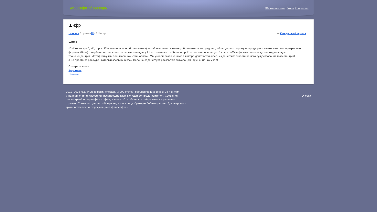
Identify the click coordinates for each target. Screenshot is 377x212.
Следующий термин (293, 33)
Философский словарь (88, 8)
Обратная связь (275, 8)
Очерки (306, 95)
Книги (290, 8)
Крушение (75, 70)
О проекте (301, 8)
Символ (74, 74)
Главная (74, 33)
